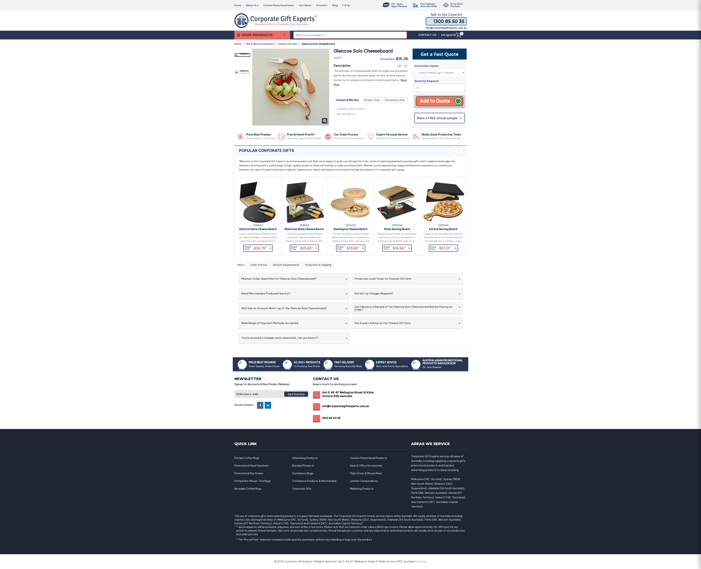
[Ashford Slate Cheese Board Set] (257, 202)
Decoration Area (395, 100)
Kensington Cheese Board (350, 229)
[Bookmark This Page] (406, 65)
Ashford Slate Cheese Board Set (257, 229)
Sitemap (421, 561)
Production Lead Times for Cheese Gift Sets (382, 278)
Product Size (372, 100)
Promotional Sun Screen (248, 473)
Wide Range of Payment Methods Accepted (269, 323)
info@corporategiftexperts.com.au (446, 28)
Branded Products (303, 465)
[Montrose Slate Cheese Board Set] (304, 202)
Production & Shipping (318, 265)
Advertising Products (305, 458)
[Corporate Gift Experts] (275, 20)
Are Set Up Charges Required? (373, 293)
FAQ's (241, 265)
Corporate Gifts (301, 488)
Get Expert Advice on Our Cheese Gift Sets (382, 323)
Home (237, 43)
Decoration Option (426, 66)
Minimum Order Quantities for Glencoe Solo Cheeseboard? (279, 278)
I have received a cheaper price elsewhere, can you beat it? (279, 338)
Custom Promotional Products (368, 458)
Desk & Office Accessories (366, 465)
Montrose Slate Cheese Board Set (304, 229)
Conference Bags (302, 473)
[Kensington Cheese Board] (350, 202)
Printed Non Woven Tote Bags (252, 481)
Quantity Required (426, 81)
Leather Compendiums (364, 481)
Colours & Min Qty (347, 100)
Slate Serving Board (397, 229)
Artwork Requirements (286, 265)
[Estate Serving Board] (443, 202)
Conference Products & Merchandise (314, 481)
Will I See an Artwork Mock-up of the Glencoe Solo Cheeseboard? (284, 308)
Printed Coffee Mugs (246, 458)
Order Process (258, 265)
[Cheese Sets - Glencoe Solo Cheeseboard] (242, 55)
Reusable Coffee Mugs (247, 488)
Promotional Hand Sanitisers (251, 465)
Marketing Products (362, 488)
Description (342, 65)
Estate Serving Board (443, 229)
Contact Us (427, 35)
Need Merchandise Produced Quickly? (265, 293)
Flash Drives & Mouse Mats (366, 473)
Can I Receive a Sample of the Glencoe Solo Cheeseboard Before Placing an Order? (403, 308)
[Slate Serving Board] (397, 202)
